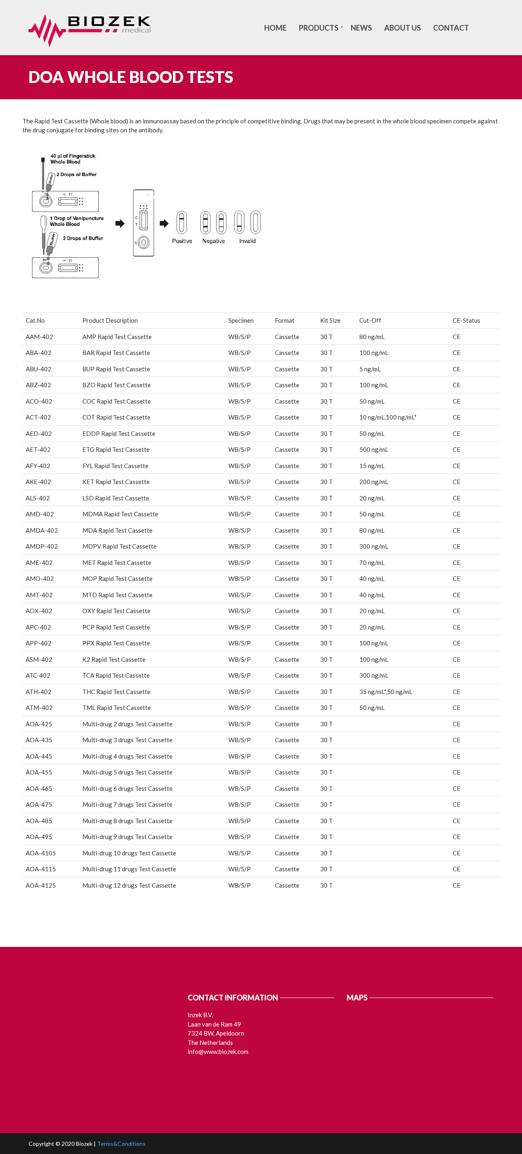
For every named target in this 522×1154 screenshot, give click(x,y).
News (361, 27)
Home (275, 27)
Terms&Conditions (121, 1143)
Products (318, 27)
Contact (451, 27)
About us (402, 27)
